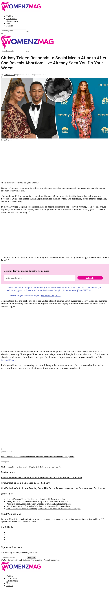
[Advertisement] (55, 160)
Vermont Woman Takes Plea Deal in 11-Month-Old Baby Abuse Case (36, 499)
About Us (10, 532)
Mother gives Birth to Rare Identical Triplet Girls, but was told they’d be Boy (31, 467)
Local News (11, 18)
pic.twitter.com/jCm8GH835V (76, 290)
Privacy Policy (12, 537)
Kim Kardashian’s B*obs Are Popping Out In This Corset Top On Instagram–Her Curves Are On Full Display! (53, 488)
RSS (8, 542)
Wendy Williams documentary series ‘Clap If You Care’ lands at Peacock (37, 501)
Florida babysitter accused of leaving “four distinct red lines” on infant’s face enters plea (43, 509)
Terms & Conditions (15, 539)
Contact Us (11, 535)
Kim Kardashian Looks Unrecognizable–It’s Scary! (25, 483)
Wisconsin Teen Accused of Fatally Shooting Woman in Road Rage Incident (38, 504)
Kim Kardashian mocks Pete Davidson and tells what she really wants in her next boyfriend (37, 457)
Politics (9, 16)
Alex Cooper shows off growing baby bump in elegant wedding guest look (38, 506)
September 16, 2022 (51, 295)
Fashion (9, 26)
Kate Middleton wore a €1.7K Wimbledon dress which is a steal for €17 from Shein (41, 477)
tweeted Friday (8, 360)
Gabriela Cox (9, 74)
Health (9, 23)
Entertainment (12, 21)
